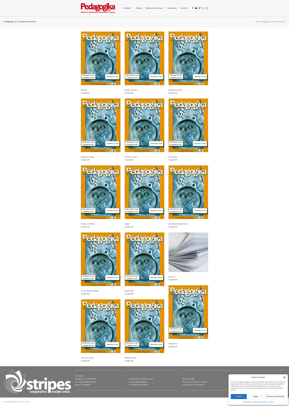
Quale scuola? (129, 291)
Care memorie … (173, 157)
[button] (284, 377)
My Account (172, 8)
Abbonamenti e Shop (154, 8)
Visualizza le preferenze (275, 396)
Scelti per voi (172, 344)
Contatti (184, 8)
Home (257, 22)
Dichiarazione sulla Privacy (260, 402)
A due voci (171, 277)
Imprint (271, 402)
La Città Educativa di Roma (90, 291)
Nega (256, 396)
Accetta (239, 396)
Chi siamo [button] (126, 8)
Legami (127, 224)
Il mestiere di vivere (131, 90)
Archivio (139, 8)
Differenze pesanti (130, 358)
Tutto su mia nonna (87, 358)
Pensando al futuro (131, 157)
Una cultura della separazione (178, 224)
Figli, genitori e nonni (175, 90)
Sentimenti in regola (87, 157)
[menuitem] (127, 8)
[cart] (206, 8)
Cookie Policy (247, 402)
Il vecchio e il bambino (88, 224)
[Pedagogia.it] (98, 8)
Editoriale (84, 90)
